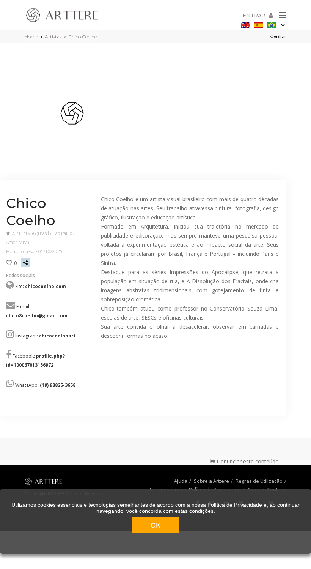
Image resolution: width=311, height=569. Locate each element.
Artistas (53, 36)
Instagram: (45, 336)
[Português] (271, 23)
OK (155, 525)
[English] (245, 23)
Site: (40, 286)
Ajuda (180, 481)
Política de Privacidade (234, 505)
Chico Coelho (82, 36)
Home (31, 36)
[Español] (258, 23)
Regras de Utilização (259, 481)
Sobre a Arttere (211, 481)
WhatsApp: (45, 385)
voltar (280, 36)
